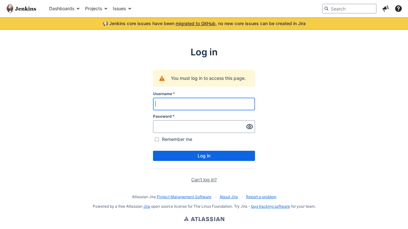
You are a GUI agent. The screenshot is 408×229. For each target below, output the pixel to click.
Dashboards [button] (61, 8)
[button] (386, 8)
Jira (146, 206)
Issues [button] (119, 8)
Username (164, 93)
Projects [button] (93, 8)
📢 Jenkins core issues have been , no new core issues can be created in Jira (204, 23)
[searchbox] (349, 8)
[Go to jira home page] (21, 8)
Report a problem (261, 196)
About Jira (229, 196)
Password (164, 116)
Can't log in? (204, 179)
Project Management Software (184, 196)
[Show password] (249, 126)
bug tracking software (270, 206)
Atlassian (204, 219)
